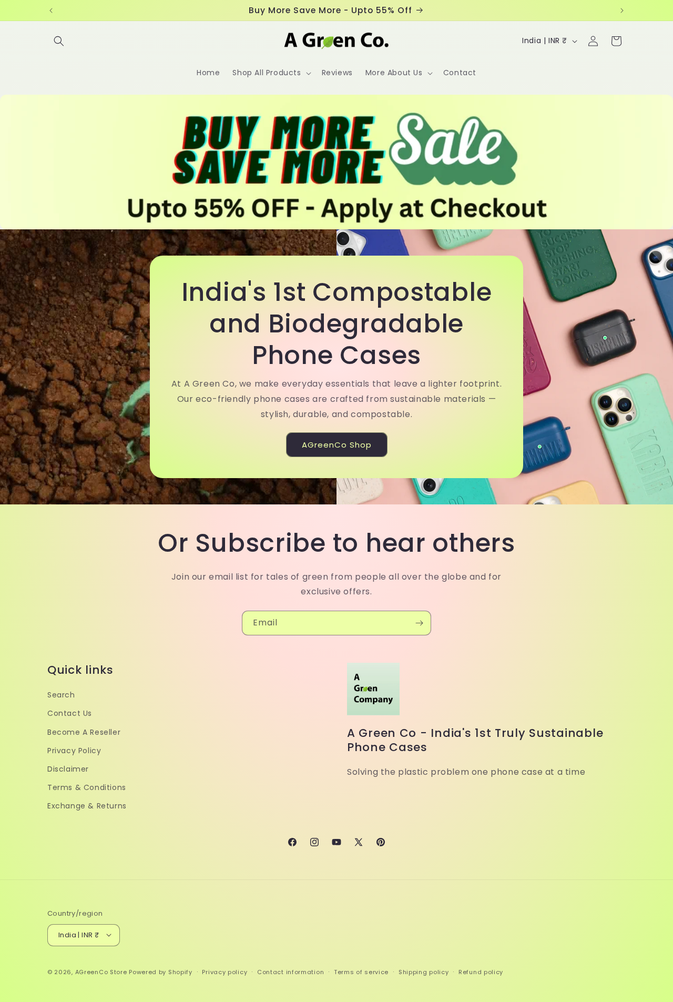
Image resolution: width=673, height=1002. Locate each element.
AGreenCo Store (101, 971)
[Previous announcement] (51, 11)
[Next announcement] (622, 11)
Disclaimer (68, 768)
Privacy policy (224, 971)
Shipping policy (424, 971)
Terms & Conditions (86, 787)
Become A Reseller (83, 731)
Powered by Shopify (160, 971)
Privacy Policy (74, 750)
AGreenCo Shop (337, 444)
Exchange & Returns (87, 806)
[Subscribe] (419, 623)
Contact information (290, 971)
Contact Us (69, 713)
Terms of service (361, 971)
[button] (58, 41)
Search (61, 695)
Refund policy (480, 971)
